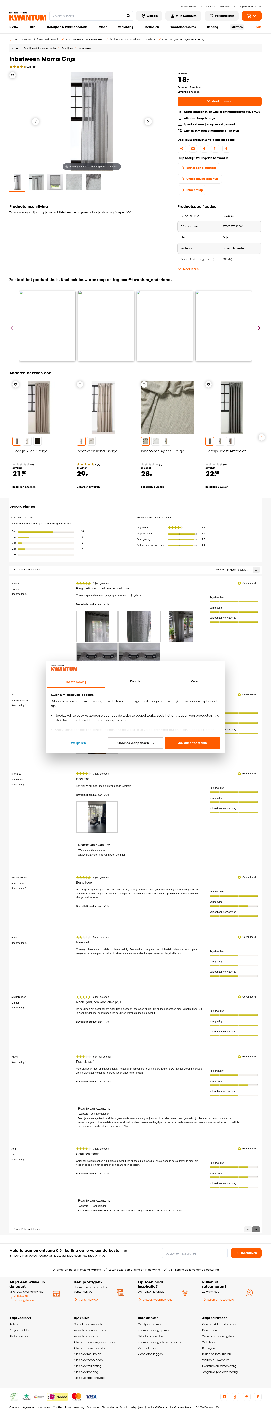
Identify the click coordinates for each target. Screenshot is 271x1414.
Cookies (57, 1407)
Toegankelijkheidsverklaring (220, 1372)
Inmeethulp (194, 190)
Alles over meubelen (87, 1354)
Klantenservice (88, 1299)
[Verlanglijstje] (12, 75)
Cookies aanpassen (133, 743)
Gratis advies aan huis (202, 178)
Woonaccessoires (183, 27)
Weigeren (78, 743)
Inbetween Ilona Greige (97, 451)
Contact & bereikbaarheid (219, 1324)
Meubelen (152, 27)
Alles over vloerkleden (88, 1360)
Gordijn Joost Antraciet (225, 451)
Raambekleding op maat (154, 1330)
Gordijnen (67, 48)
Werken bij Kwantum (215, 1360)
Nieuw (13, 27)
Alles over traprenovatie (89, 1377)
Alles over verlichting (87, 1366)
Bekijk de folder (19, 1330)
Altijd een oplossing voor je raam (95, 1342)
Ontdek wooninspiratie (158, 1299)
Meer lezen (191, 269)
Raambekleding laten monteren (159, 1342)
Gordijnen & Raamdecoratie (67, 27)
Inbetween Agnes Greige (162, 451)
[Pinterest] (215, 149)
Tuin (32, 27)
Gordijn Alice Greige (29, 451)
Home (14, 48)
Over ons (14, 1407)
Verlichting (125, 27)
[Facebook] (226, 149)
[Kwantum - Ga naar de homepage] (27, 16)
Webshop (208, 1342)
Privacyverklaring (74, 1407)
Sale (259, 27)
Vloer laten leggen (150, 1354)
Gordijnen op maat (150, 1324)
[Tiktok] (204, 149)
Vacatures (93, 1407)
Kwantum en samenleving (219, 1366)
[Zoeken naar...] (128, 15)
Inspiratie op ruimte (86, 1336)
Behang (212, 27)
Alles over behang (86, 1372)
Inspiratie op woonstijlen (90, 1330)
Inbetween (85, 48)
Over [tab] (195, 681)
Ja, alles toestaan (192, 743)
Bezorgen (208, 1348)
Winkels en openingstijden (24, 1298)
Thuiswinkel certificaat (114, 1407)
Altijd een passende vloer (90, 1348)
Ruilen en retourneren (221, 1299)
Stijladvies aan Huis (150, 1336)
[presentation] (97, 626)
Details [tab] (135, 681)
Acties (13, 1324)
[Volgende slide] (262, 437)
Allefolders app (19, 1336)
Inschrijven (249, 1252)
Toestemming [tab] (75, 682)
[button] (256, 1229)
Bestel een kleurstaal (201, 167)
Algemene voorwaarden (36, 1407)
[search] (91, 16)
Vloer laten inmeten (151, 1348)
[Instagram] (193, 149)
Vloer (103, 27)
